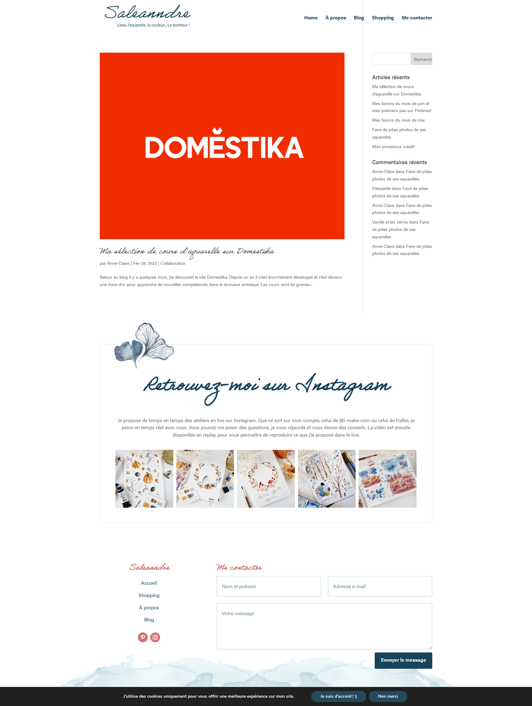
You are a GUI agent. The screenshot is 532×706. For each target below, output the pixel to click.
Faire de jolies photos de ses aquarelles (400, 229)
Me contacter (417, 18)
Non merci (388, 696)
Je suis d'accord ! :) (338, 696)
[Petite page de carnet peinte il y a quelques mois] (388, 479)
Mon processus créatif (393, 146)
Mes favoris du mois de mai (398, 120)
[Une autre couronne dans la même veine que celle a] (266, 479)
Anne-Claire (118, 263)
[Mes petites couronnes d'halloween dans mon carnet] (205, 479)
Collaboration (173, 263)
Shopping (383, 18)
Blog (359, 18)
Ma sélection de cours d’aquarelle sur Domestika (187, 252)
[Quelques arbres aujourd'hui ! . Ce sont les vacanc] (327, 479)
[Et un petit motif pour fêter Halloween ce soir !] (144, 479)
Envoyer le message (403, 659)
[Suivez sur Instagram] (155, 637)
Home (311, 18)
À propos (335, 18)
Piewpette (381, 188)
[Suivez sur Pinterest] (143, 637)
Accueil (149, 582)
